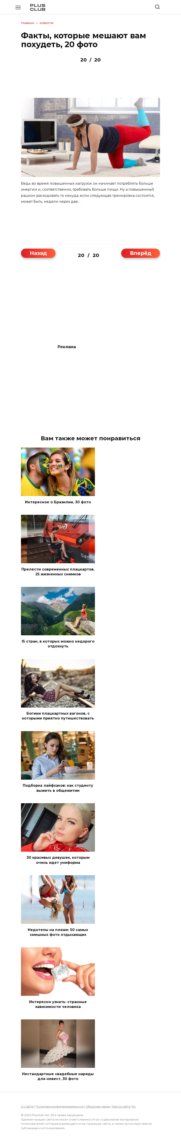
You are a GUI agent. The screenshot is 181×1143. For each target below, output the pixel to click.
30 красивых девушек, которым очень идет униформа (58, 859)
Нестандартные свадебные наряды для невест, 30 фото (58, 1076)
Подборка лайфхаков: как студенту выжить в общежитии (58, 787)
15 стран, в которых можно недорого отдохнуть (57, 643)
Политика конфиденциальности (59, 1106)
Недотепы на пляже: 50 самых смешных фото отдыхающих (58, 932)
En (134, 1106)
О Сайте (27, 1106)
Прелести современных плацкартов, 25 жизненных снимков (57, 571)
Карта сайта (121, 1106)
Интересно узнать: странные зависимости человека (58, 1004)
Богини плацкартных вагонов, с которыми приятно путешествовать (58, 715)
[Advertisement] (90, 304)
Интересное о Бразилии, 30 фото (58, 502)
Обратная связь (97, 1106)
